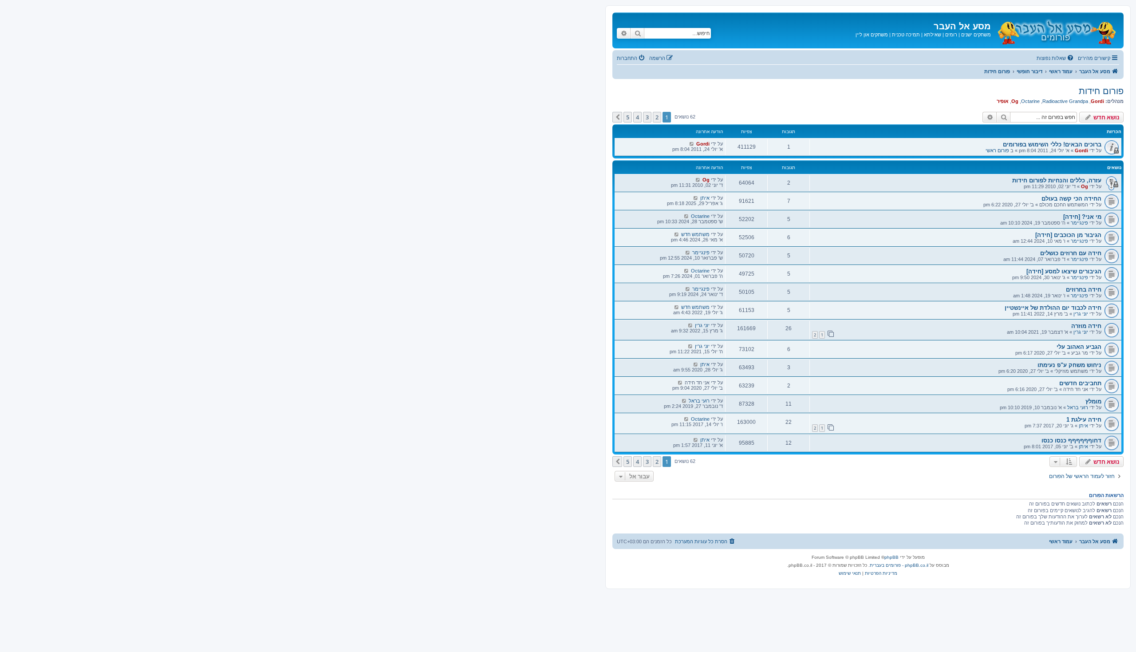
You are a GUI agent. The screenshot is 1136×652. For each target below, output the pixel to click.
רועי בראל (1077, 407)
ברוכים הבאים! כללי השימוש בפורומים (1052, 144)
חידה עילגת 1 (1083, 419)
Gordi (1097, 101)
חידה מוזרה (1086, 326)
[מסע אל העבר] (1056, 30)
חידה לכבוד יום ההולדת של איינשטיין (1053, 307)
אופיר (1003, 101)
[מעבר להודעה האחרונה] (691, 143)
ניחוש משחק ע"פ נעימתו (1069, 365)
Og (1014, 101)
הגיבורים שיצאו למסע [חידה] (1063, 271)
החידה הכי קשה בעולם (1071, 198)
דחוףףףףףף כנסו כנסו (1071, 440)
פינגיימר (1079, 222)
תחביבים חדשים (1080, 383)
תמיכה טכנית (906, 34)
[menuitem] (1056, 58)
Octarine (1030, 101)
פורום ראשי (997, 150)
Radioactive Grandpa (1065, 101)
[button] (617, 117)
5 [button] (627, 117)
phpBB (891, 557)
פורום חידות (1101, 91)
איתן (705, 198)
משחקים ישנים (976, 34)
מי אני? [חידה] (1082, 216)
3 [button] (647, 117)
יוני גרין (1080, 313)
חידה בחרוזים (1083, 289)
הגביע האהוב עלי (1079, 347)
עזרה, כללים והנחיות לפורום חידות (1056, 180)
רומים (951, 34)
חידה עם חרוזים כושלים (1070, 253)
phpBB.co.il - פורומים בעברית (899, 565)
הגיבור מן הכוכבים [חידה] (1068, 235)
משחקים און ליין (872, 34)
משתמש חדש (695, 234)
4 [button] (637, 117)
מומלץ (1093, 401)
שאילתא (932, 34)
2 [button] (657, 117)
